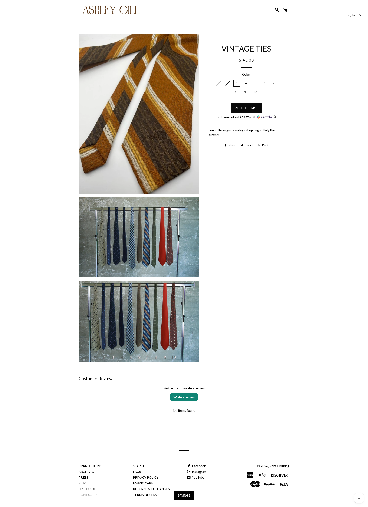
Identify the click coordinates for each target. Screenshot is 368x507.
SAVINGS (184, 495)
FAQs (137, 472)
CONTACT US (88, 495)
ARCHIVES (86, 472)
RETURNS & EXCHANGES (151, 489)
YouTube (197, 477)
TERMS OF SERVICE (147, 495)
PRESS (83, 477)
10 (255, 92)
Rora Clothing (279, 466)
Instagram (198, 472)
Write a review (184, 397)
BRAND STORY (90, 466)
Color (246, 74)
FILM (82, 483)
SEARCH (139, 466)
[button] (246, 117)
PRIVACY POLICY (145, 477)
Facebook (198, 466)
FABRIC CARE (143, 483)
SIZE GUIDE (87, 489)
